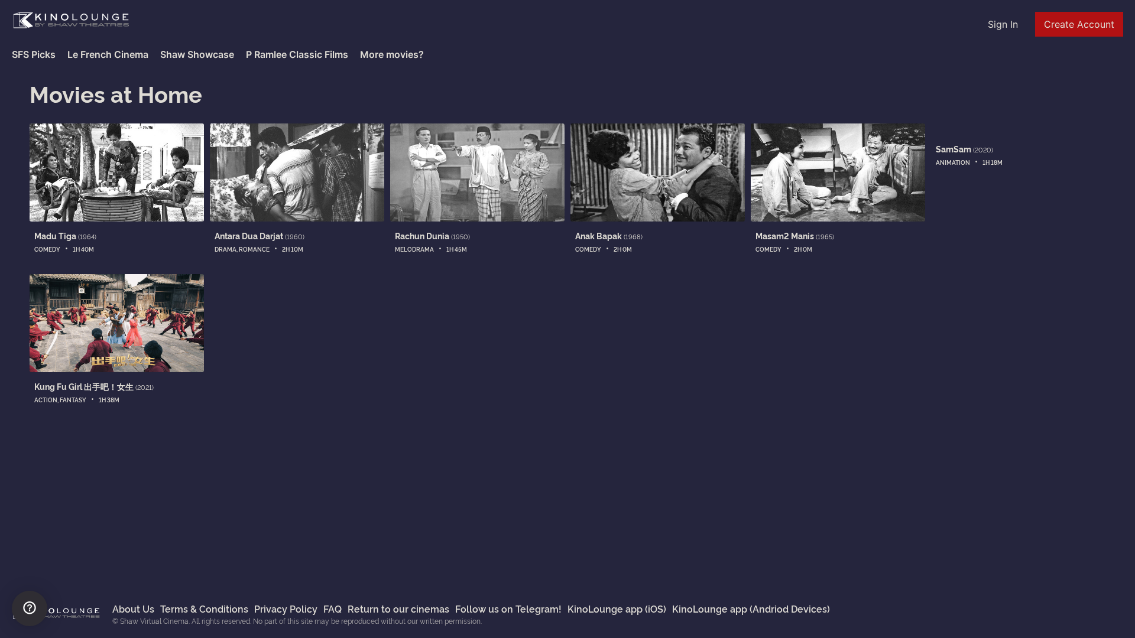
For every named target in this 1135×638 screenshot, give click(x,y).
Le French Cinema (107, 54)
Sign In (1003, 24)
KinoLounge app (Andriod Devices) (751, 608)
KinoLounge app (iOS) (617, 608)
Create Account (1079, 24)
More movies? (392, 54)
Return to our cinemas (398, 608)
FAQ (332, 608)
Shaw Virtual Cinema (71, 21)
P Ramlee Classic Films (297, 54)
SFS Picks (34, 54)
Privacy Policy (285, 608)
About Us (133, 608)
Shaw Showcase (197, 54)
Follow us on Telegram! (508, 608)
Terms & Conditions (204, 608)
